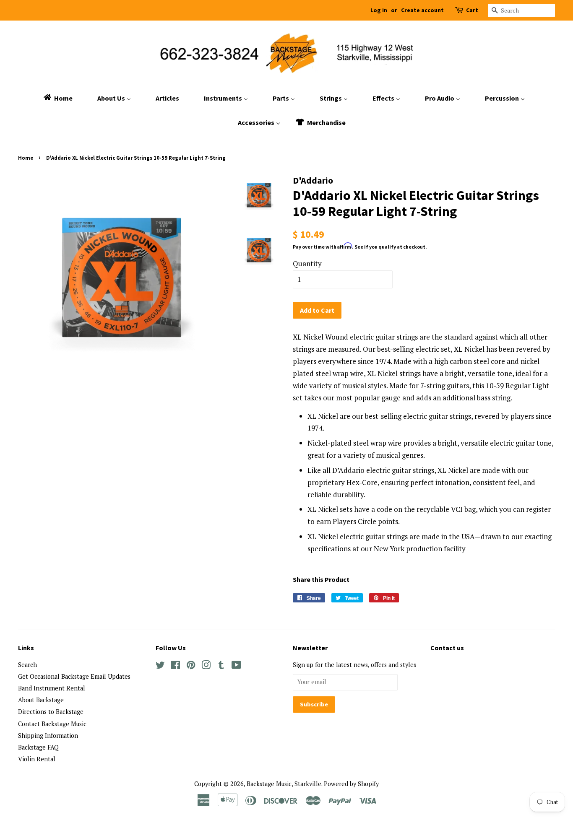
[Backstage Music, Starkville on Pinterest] (190, 666)
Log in (378, 10)
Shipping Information (48, 736)
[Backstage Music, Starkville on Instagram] (206, 666)
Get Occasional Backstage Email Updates (74, 676)
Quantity (307, 263)
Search (27, 665)
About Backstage (41, 700)
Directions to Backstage (50, 712)
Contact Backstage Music (52, 724)
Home (25, 157)
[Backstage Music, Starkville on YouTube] (236, 666)
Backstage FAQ (38, 747)
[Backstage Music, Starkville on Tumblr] (221, 666)
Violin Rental (36, 759)
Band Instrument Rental (51, 688)
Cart (472, 10)
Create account (422, 10)
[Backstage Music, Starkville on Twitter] (160, 666)
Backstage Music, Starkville (284, 784)
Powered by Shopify (351, 784)
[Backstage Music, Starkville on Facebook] (175, 666)
